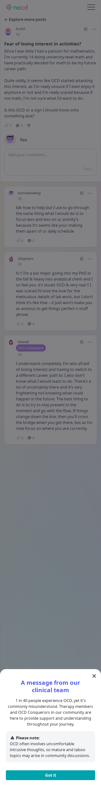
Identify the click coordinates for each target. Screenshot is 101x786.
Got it (50, 775)
